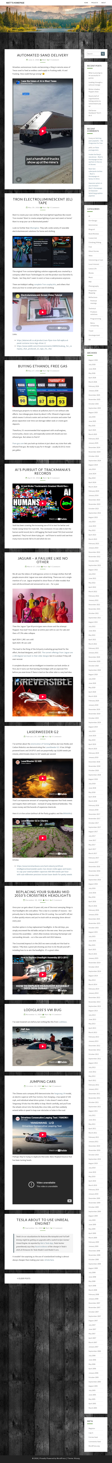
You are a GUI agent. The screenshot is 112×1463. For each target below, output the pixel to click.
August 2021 (93, 622)
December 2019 (94, 709)
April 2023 (92, 535)
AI (89, 216)
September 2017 (95, 827)
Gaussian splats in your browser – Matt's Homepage (95, 185)
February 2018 (94, 805)
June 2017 (92, 840)
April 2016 (92, 901)
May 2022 (92, 583)
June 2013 (92, 1019)
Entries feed (93, 1437)
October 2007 (94, 1312)
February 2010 (94, 1189)
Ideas (91, 255)
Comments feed (95, 1441)
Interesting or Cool (96, 260)
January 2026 (93, 391)
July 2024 (92, 469)
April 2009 (92, 1233)
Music (91, 277)
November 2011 (94, 1098)
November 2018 (94, 766)
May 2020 (92, 687)
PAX (90, 282)
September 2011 (95, 1106)
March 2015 (93, 954)
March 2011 (93, 1133)
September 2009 (95, 1211)
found (37, 1246)
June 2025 (92, 421)
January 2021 (93, 653)
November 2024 (94, 452)
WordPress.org (94, 1446)
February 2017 (94, 858)
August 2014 (93, 976)
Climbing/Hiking (95, 242)
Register (92, 1428)
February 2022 (94, 596)
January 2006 (93, 1373)
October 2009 (94, 1207)
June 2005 (92, 1395)
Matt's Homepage (15, 2)
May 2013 (92, 1024)
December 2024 (94, 447)
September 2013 (95, 1006)
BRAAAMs (67, 813)
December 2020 (94, 657)
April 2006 (92, 1368)
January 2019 (93, 757)
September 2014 (95, 971)
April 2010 (92, 1181)
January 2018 (93, 810)
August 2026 (93, 360)
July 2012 (92, 1067)
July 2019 (92, 731)
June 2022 (92, 578)
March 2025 (93, 434)
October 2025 (94, 404)
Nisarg (77, 1458)
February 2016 (94, 910)
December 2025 (94, 395)
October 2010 (94, 1155)
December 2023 (94, 500)
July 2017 (92, 836)
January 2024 (93, 495)
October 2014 (94, 967)
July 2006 (92, 1355)
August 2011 (93, 1111)
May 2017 (92, 845)
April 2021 (92, 639)
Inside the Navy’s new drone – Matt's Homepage (96, 157)
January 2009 (93, 1246)
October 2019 (94, 718)
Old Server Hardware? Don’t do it (95, 113)
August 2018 (93, 779)
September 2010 (95, 1159)
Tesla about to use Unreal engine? (43, 1221)
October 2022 (94, 561)
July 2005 (92, 1390)
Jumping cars (43, 1081)
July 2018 (92, 783)
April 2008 (92, 1286)
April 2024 (92, 482)
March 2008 (93, 1290)
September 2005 (95, 1382)
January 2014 (93, 993)
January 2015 (93, 958)
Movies (91, 273)
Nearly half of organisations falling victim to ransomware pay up (95, 101)
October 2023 (94, 508)
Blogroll (92, 229)
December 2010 (94, 1146)
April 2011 (92, 1128)
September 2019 (95, 722)
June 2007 (92, 1329)
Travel (91, 331)
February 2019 (94, 753)
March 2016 (93, 906)
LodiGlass (63, 1022)
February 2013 (94, 1037)
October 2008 (94, 1259)
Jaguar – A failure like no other (43, 560)
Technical (92, 308)
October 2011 (94, 1102)
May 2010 (92, 1176)
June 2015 (92, 941)
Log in (91, 1433)
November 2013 (94, 1002)
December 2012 (94, 1045)
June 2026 (92, 369)
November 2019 (94, 714)
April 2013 (92, 1028)
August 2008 (93, 1268)
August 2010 (93, 1163)
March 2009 (93, 1238)
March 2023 (93, 539)
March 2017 (93, 853)
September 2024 (95, 460)
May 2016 (92, 897)
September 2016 (95, 880)
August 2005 (93, 1386)
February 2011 (94, 1137)
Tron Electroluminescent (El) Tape (43, 201)
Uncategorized (94, 335)
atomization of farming (40, 744)
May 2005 (92, 1399)
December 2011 (94, 1093)
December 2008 (94, 1251)
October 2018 (94, 770)
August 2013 (93, 1010)
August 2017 (93, 831)
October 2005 (94, 1377)
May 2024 (92, 478)
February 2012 (94, 1085)
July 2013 (92, 1015)
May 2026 (92, 373)
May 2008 (92, 1281)
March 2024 (93, 487)
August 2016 (93, 884)
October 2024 (94, 456)
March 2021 (93, 644)
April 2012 (92, 1080)
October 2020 (94, 666)
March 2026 (93, 382)
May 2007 (92, 1334)
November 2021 (94, 609)
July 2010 (92, 1168)
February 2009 (94, 1242)
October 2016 (94, 875)
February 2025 (94, 439)
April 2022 (92, 587)
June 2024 (92, 473)
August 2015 (93, 932)
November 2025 (94, 399)
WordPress (61, 1458)
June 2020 (92, 683)
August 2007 (93, 1320)
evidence (43, 1246)
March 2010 (93, 1185)
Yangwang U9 (59, 1093)
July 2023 (92, 521)
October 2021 (94, 613)
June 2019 (92, 735)
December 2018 (94, 762)
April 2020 (92, 692)
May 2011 (92, 1124)
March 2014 (93, 984)
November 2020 (94, 661)
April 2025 (92, 430)
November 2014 (94, 962)
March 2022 (93, 591)
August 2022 (93, 570)
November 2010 (94, 1150)
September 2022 (95, 565)
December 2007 (94, 1303)
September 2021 (95, 618)
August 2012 (93, 1063)
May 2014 (92, 980)
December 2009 (94, 1198)
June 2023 (92, 526)
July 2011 (92, 1115)
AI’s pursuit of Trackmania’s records (42, 471)
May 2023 (92, 530)
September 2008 (95, 1264)
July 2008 (92, 1272)
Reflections (93, 297)
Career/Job (93, 238)
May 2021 (92, 635)
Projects (94, 3)
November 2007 (94, 1307)
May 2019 (92, 740)
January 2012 (93, 1089)
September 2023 (95, 513)
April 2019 (92, 744)
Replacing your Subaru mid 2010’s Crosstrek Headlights (43, 893)
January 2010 (93, 1194)
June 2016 (92, 893)
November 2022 (94, 556)
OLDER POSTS (24, 1278)
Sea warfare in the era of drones (95, 162)
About (103, 3)
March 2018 (93, 801)
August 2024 (93, 465)
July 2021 (92, 626)
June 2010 (92, 1172)
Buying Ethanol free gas (42, 366)
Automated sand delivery (42, 55)
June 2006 (92, 1360)
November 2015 (94, 923)
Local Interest (94, 264)
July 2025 (92, 417)
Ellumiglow (34, 228)
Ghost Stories (94, 251)
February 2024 (94, 491)
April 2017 (92, 849)
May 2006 (92, 1364)
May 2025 (92, 425)
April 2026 (92, 377)
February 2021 (94, 648)
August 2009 (93, 1216)
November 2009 (94, 1203)
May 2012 (92, 1076)
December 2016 (94, 866)
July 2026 (92, 364)
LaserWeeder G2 (43, 732)
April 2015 (92, 949)
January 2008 (93, 1299)
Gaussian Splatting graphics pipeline (96, 193)
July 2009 (92, 1220)
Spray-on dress (94, 179)
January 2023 (93, 548)
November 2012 (94, 1050)
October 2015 (94, 928)
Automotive (93, 225)
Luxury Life (93, 268)
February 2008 (94, 1294)
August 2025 (93, 412)
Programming (95, 319)
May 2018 (92, 792)
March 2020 (93, 696)
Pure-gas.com (18, 443)
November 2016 (94, 871)
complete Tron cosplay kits (45, 284)
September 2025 (95, 408)
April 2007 (92, 1338)
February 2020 (94, 701)
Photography (94, 286)
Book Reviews (94, 234)
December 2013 (94, 997)
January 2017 (93, 862)
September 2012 (95, 1058)
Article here (49, 1260)
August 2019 (93, 727)
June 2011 (92, 1120)
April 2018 (92, 797)
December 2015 (94, 919)
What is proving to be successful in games (95, 75)
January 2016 (93, 914)
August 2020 (93, 674)
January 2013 (93, 1041)
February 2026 (94, 386)
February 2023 (94, 543)
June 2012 (92, 1072)
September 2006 (95, 1351)
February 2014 (94, 989)
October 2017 (94, 823)
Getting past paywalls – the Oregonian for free (96, 140)
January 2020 (93, 705)
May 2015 (92, 945)
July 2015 (92, 936)
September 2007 (95, 1316)
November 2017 (94, 818)
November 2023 (94, 504)
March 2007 (93, 1342)
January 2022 (93, 600)
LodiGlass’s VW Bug (43, 1010)
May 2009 (92, 1229)
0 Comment (54, 60)
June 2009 (92, 1224)
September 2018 (95, 775)
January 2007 (93, 1347)
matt (44, 60)
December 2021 (94, 604)
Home (86, 3)
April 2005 (92, 1403)
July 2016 (92, 888)
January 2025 (93, 443)
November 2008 (94, 1255)
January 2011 (93, 1141)
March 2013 (93, 1032)
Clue (90, 247)
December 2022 (94, 552)
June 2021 (92, 631)
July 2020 (92, 679)
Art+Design (93, 220)
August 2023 (93, 517)
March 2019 (93, 748)
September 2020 (95, 670)
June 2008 (92, 1277)
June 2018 (92, 788)
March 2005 (93, 1408)
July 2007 (92, 1325)
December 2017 (94, 814)
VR (90, 339)
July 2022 (92, 574)
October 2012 (94, 1054)
